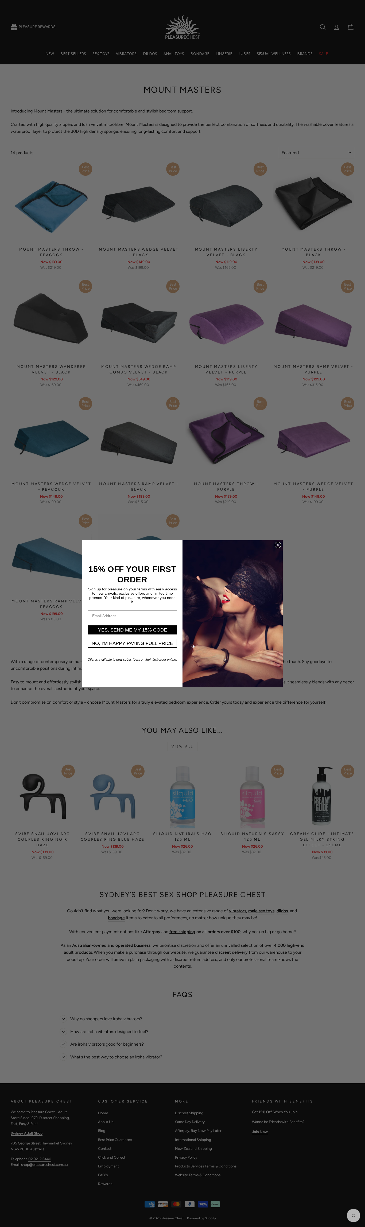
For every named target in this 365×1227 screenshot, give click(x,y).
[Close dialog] (278, 545)
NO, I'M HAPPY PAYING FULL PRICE (132, 643)
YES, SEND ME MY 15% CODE (132, 630)
